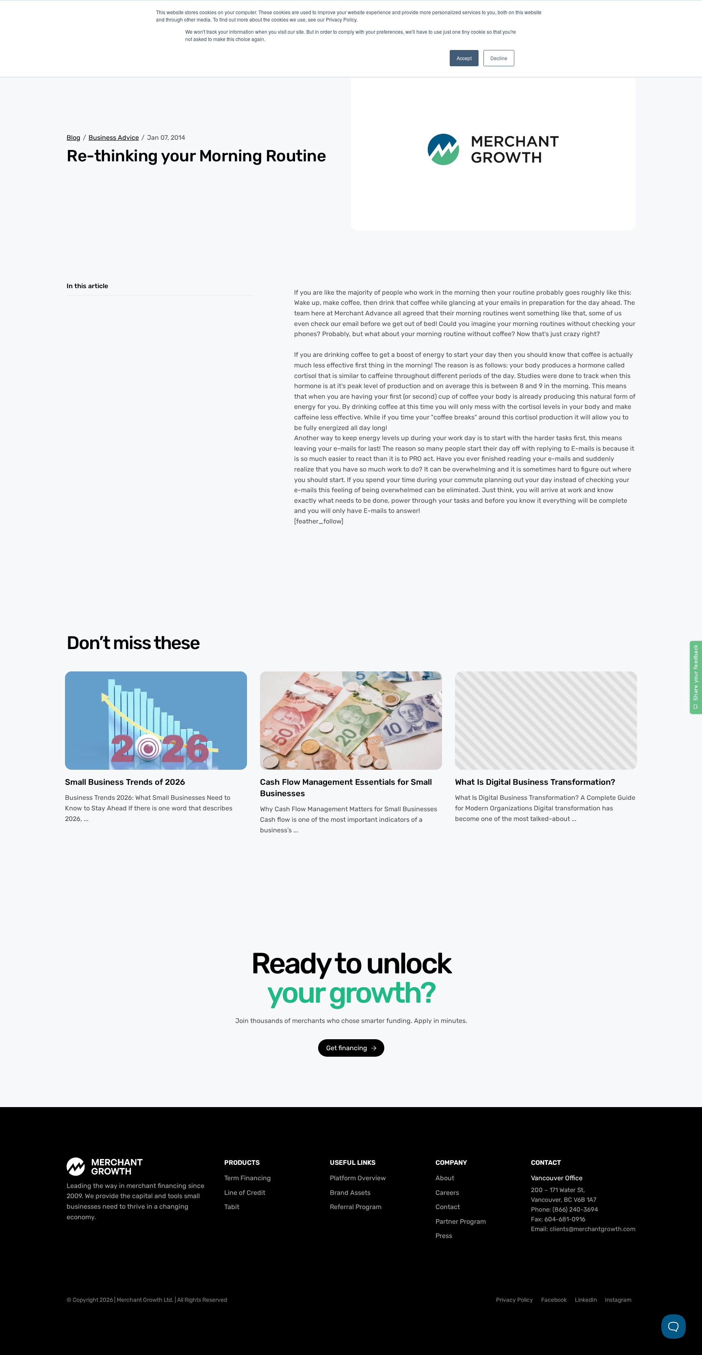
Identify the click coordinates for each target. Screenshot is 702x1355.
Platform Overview (358, 1178)
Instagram (618, 1299)
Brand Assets (350, 1192)
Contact (448, 1207)
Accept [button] (464, 57)
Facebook (554, 1299)
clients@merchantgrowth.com (592, 1229)
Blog (73, 137)
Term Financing (247, 1178)
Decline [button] (498, 57)
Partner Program (461, 1221)
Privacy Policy (514, 1299)
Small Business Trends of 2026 (125, 782)
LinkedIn (586, 1299)
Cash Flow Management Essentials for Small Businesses (346, 787)
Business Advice (114, 137)
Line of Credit (244, 1192)
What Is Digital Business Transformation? (535, 782)
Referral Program (355, 1207)
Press (444, 1236)
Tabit (231, 1207)
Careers (447, 1192)
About (445, 1178)
